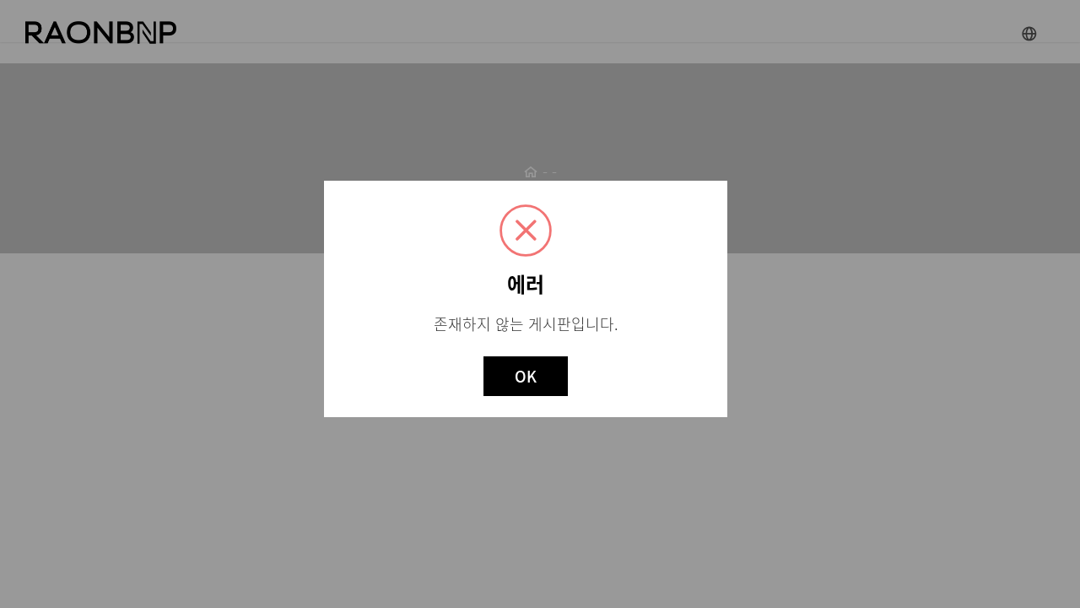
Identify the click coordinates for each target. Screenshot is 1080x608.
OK (526, 376)
